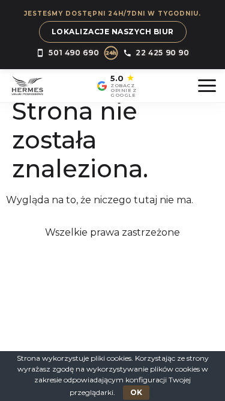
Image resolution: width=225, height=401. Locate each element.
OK (136, 392)
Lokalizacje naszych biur (113, 31)
